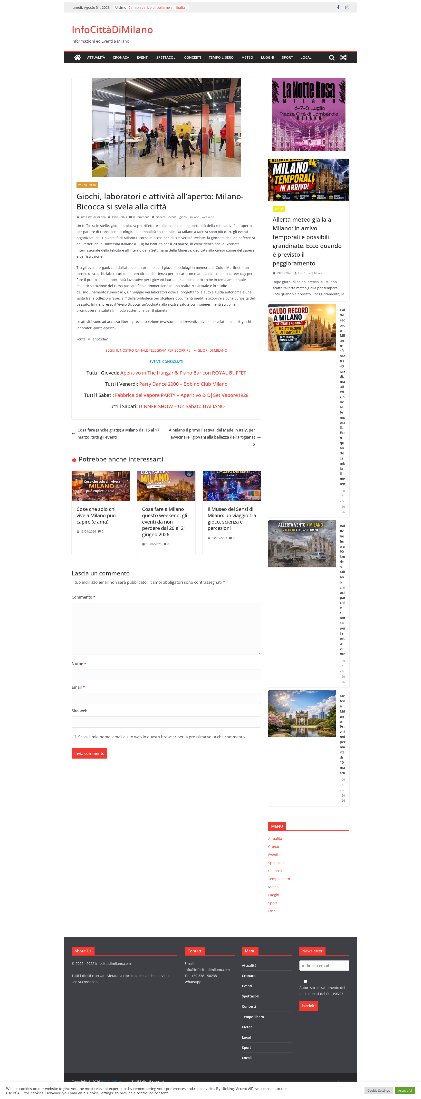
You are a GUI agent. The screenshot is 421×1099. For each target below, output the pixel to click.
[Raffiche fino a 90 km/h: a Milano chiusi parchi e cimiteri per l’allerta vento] (302, 603)
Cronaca (121, 57)
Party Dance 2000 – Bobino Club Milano (183, 384)
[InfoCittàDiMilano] (77, 57)
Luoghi (267, 57)
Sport (287, 57)
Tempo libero (221, 57)
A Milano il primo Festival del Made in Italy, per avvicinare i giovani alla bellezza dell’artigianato (212, 437)
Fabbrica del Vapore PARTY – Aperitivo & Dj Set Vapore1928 (182, 395)
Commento (84, 597)
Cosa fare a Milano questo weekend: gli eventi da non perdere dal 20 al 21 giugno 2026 (164, 522)
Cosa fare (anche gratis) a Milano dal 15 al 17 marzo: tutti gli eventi (118, 433)
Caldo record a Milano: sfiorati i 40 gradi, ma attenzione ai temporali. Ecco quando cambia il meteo (342, 397)
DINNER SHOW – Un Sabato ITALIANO (182, 406)
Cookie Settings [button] (378, 1090)
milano (194, 217)
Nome (79, 663)
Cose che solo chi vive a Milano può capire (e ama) (96, 515)
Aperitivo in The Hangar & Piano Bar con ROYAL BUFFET (183, 372)
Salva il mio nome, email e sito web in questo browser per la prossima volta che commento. (162, 737)
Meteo (247, 57)
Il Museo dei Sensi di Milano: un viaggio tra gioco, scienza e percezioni (232, 518)
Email (78, 687)
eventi (172, 217)
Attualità (96, 57)
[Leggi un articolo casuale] (343, 57)
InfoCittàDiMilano (112, 29)
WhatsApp (193, 981)
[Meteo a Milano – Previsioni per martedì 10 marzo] (302, 748)
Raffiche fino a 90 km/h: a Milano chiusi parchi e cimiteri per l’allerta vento (342, 590)
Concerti (192, 57)
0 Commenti (141, 217)
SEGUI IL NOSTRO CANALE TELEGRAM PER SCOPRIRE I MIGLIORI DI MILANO (166, 350)
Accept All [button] (405, 1090)
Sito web (79, 711)
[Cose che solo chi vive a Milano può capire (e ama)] (101, 474)
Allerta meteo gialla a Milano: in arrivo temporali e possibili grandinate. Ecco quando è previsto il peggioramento (307, 241)
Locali (307, 57)
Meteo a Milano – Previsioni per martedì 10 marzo (342, 734)
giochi (183, 217)
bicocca (160, 217)
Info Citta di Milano (93, 217)
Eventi (143, 57)
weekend (208, 217)
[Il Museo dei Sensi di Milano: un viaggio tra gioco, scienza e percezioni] (232, 474)
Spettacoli (166, 57)
